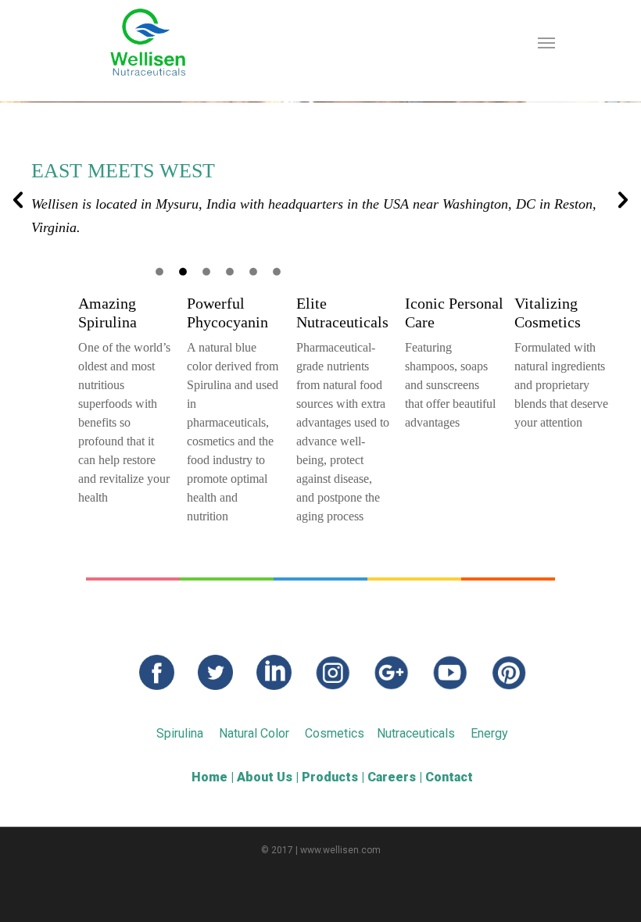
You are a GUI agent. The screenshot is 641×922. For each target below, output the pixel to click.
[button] (18, 200)
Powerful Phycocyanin (227, 313)
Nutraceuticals (416, 733)
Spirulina (179, 733)
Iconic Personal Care (454, 313)
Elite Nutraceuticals (342, 313)
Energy (489, 733)
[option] (320, 170)
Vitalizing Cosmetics (547, 313)
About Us (264, 777)
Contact (449, 777)
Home (209, 777)
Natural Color (254, 733)
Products (330, 777)
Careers (391, 777)
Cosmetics (334, 733)
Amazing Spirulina (107, 313)
